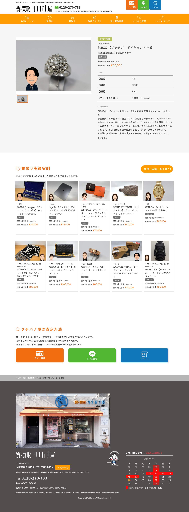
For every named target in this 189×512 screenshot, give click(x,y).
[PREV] (128, 459)
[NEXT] (170, 459)
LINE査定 (143, 7)
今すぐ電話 (132, 7)
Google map (62, 467)
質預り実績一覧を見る (157, 169)
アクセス (155, 7)
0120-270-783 (34, 478)
